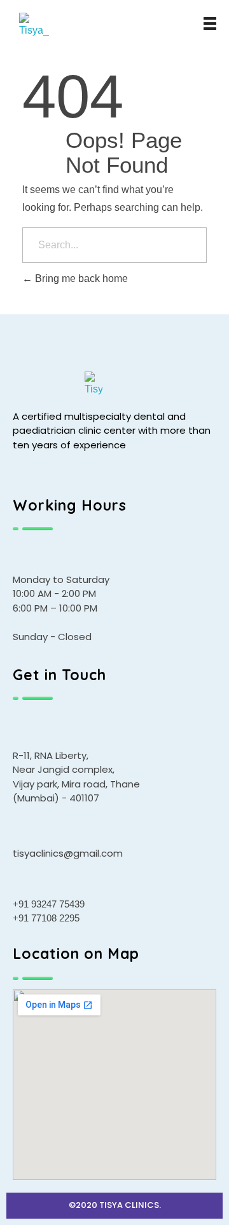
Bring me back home (80, 278)
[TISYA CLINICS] (49, 27)
